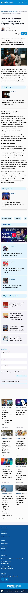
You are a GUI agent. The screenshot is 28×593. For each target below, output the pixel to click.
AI (25, 218)
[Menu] (26, 2)
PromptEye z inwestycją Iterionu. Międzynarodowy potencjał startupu (21, 474)
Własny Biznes (4, 543)
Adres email (4, 365)
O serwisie (3, 531)
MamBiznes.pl (4, 11)
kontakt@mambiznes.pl (12, 576)
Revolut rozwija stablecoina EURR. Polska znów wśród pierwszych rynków (21, 500)
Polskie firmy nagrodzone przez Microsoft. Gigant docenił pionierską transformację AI (13, 204)
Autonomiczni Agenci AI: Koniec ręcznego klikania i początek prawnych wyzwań (7, 473)
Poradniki (3, 551)
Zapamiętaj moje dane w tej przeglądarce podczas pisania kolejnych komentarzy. (14, 371)
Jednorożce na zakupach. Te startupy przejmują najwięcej (17, 305)
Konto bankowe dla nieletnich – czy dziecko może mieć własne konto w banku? (21, 445)
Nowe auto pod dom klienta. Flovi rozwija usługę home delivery (16, 339)
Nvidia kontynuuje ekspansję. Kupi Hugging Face (21, 412)
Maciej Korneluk (10, 28)
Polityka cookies (5, 563)
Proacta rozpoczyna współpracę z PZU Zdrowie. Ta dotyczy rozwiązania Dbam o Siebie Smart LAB (7, 417)
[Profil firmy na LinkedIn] (6, 579)
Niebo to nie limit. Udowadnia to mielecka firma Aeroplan (12, 254)
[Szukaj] (23, 2)
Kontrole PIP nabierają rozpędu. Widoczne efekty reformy (12, 286)
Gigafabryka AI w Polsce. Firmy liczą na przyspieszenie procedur (17, 328)
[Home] (7, 2)
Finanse (3, 548)
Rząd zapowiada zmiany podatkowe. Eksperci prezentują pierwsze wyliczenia (13, 270)
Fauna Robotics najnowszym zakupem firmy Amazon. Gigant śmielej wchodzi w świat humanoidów (13, 102)
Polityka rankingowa (6, 566)
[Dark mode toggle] (20, 2)
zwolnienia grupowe (6, 218)
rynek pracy (17, 218)
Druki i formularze (5, 536)
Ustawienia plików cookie (7, 568)
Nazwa (3, 360)
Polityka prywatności (6, 561)
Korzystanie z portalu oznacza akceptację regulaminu (13, 558)
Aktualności (9, 11)
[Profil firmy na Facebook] (2, 579)
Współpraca (4, 533)
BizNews (15, 11)
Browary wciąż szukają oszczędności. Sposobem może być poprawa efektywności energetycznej (6, 447)
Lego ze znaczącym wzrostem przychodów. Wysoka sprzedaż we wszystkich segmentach (16, 316)
